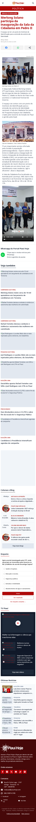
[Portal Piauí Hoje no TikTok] (20, 772)
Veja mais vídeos (18, 672)
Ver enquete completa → (18, 602)
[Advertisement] (18, 468)
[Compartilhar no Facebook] (6, 47)
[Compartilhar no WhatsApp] (17, 47)
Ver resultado (18, 597)
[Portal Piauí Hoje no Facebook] (2, 772)
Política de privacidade (13, 814)
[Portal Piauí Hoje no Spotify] (25, 772)
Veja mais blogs (18, 546)
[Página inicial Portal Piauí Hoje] (18, 3)
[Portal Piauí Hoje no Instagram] (7, 772)
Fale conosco (25, 814)
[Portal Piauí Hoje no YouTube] (16, 772)
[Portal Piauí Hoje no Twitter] (11, 772)
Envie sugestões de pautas (16, 257)
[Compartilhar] (29, 47)
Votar (18, 593)
